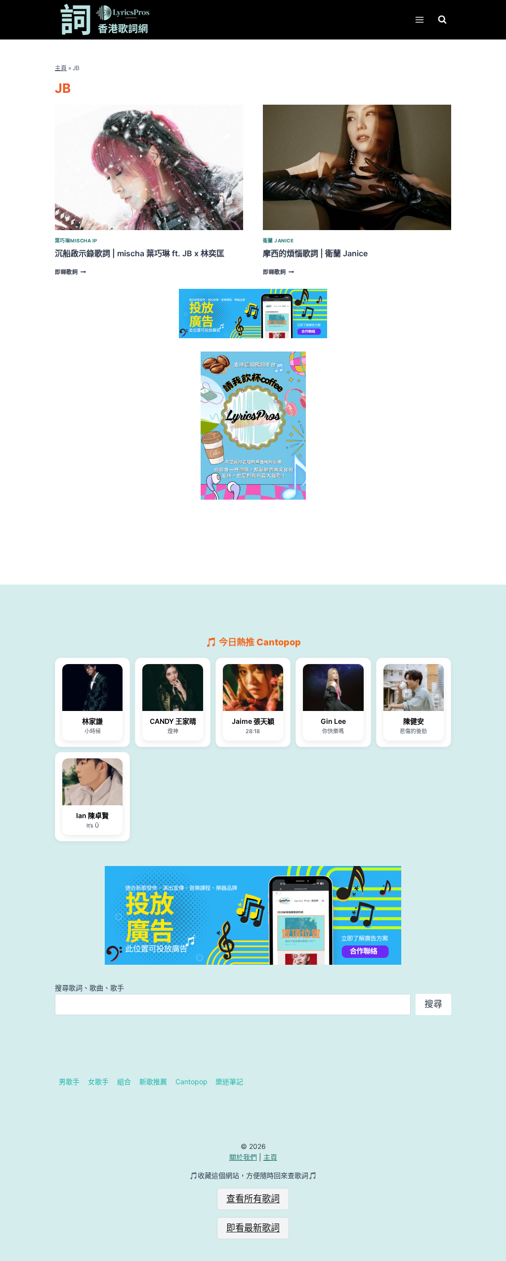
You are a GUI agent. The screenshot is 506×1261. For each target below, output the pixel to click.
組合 (124, 1081)
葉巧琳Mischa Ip (76, 240)
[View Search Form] (442, 20)
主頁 (61, 68)
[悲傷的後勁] (413, 687)
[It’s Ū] (92, 781)
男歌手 (69, 1081)
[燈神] (172, 687)
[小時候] (92, 687)
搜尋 (433, 1004)
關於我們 (243, 1157)
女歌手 (98, 1081)
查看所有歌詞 (253, 1198)
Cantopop (191, 1081)
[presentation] (149, 167)
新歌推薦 (153, 1081)
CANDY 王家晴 (173, 721)
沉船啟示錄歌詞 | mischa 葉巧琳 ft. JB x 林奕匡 (139, 253)
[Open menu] (419, 19)
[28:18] (253, 687)
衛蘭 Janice (278, 240)
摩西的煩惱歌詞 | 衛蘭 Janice (315, 253)
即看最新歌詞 (253, 1227)
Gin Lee (333, 721)
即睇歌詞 (70, 272)
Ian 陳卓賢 (92, 815)
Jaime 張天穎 (253, 721)
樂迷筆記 (229, 1081)
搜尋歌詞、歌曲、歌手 (89, 988)
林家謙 (92, 721)
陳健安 (413, 721)
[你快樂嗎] (333, 687)
